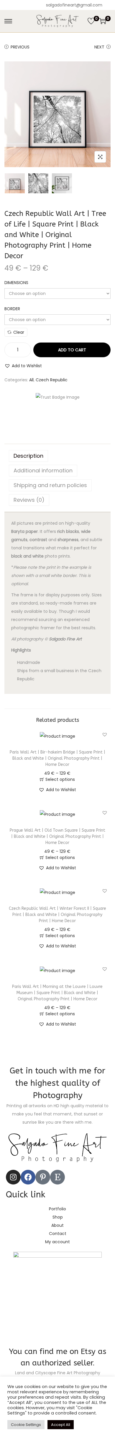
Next (99, 47)
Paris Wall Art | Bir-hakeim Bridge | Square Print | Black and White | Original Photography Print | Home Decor (57, 758)
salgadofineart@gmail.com (74, 5)
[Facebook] (28, 1177)
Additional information (43, 470)
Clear (18, 332)
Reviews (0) (29, 500)
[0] (91, 21)
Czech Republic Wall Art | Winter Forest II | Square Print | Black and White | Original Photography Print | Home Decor (57, 914)
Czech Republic (52, 380)
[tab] (57, 456)
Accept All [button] (60, 1424)
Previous (20, 47)
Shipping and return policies (50, 485)
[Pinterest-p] (42, 1177)
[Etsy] (57, 1177)
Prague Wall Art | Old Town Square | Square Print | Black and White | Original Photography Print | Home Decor (57, 836)
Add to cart (72, 350)
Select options (60, 779)
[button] (23, 366)
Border (12, 309)
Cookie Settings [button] (26, 1424)
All (31, 380)
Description (28, 455)
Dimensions (16, 283)
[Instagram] (13, 1177)
